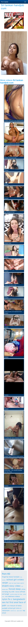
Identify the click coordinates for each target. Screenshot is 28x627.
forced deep (15, 589)
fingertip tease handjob (10, 577)
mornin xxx (13, 610)
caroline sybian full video (16, 594)
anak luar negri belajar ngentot (16, 583)
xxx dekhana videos (12, 596)
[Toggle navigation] (25, 2)
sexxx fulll (19, 610)
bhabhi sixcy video (11, 586)
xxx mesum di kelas (14, 606)
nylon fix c (7, 599)
